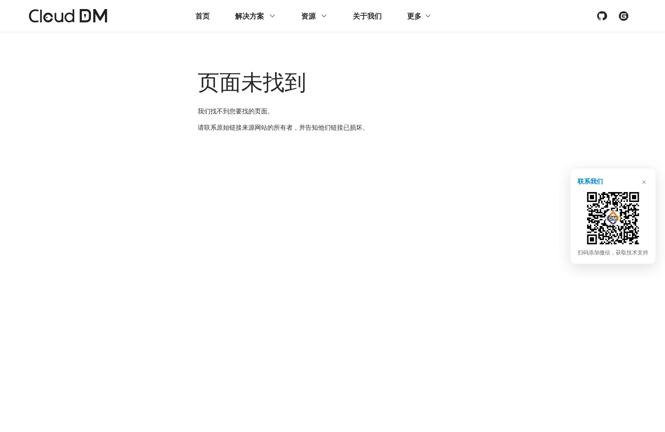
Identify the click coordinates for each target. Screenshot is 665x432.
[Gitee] (623, 16)
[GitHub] (602, 16)
